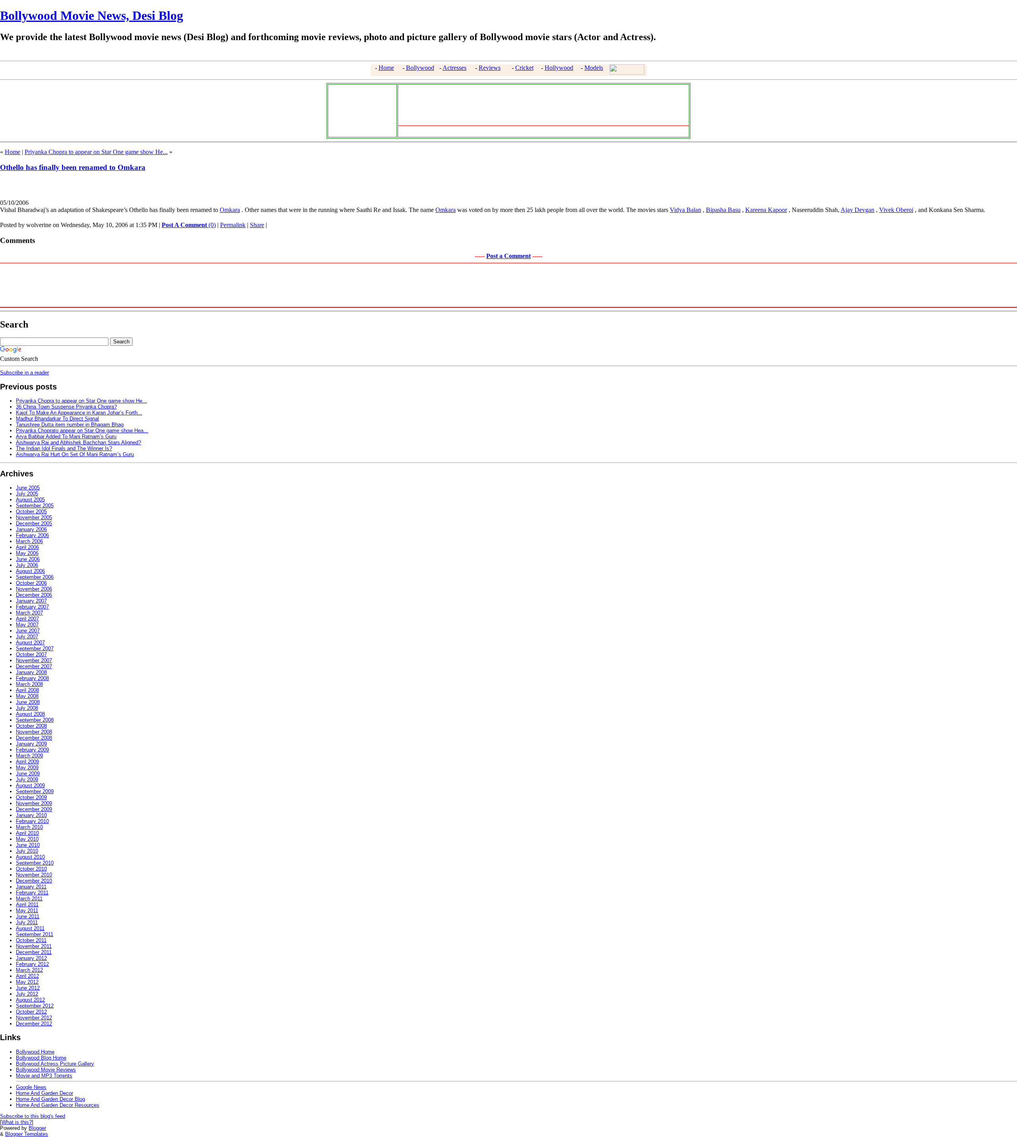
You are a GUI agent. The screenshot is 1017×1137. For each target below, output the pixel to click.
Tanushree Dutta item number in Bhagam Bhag (70, 425)
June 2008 (28, 702)
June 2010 (28, 845)
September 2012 (35, 1006)
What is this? (17, 1122)
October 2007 (31, 654)
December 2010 (34, 881)
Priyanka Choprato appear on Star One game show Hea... (82, 431)
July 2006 (27, 565)
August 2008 (30, 714)
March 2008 (29, 684)
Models (593, 67)
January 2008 (31, 672)
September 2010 (35, 863)
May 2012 (27, 982)
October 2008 (31, 726)
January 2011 (31, 887)
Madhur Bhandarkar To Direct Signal (57, 419)
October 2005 (31, 512)
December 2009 (34, 809)
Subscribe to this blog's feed (32, 1116)
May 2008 (27, 696)
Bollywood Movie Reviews (46, 1070)
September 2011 (34, 934)
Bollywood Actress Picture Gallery (55, 1064)
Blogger (37, 1128)
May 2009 (27, 768)
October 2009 (31, 797)
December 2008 (34, 738)
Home (386, 67)
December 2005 (34, 523)
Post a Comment (508, 255)
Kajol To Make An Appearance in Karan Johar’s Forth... (79, 413)
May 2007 (27, 625)
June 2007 (28, 631)
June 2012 (28, 988)
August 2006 (30, 571)
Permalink (233, 225)
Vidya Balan (685, 209)
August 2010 (30, 857)
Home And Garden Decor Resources (57, 1105)
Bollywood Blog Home (41, 1058)
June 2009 (28, 774)
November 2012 (34, 1018)
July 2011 (27, 922)
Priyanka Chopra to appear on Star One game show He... (96, 151)
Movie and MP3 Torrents (44, 1076)
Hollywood (559, 67)
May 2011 (27, 910)
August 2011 (30, 928)
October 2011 (31, 940)
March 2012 (29, 970)
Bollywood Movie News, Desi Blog (91, 15)
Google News (31, 1087)
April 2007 (27, 619)
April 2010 (27, 833)
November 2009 (34, 803)
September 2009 (35, 791)
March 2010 (29, 827)
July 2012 (27, 994)
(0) (189, 225)
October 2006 (31, 583)
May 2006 (27, 553)
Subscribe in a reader (24, 373)
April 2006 (27, 547)
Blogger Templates (26, 1134)
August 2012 (30, 1000)
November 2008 (34, 732)
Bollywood (420, 67)
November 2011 (34, 946)
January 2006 (31, 529)
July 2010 (27, 851)
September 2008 (35, 720)
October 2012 (31, 1012)
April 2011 (27, 905)
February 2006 (32, 535)
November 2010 (34, 875)
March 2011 (29, 899)
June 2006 (28, 559)
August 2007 (30, 643)
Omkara (230, 209)
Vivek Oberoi (896, 209)
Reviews (490, 67)
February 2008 (32, 678)
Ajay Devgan (857, 209)
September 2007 (35, 648)
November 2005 (34, 517)
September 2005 (35, 506)
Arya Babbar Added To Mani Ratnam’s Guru (66, 436)
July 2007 (27, 637)
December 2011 (34, 952)
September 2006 (35, 577)
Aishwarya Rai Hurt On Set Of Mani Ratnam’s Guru (75, 454)
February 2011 (32, 893)
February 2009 (32, 750)
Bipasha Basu (723, 209)
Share (257, 225)
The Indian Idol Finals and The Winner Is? (64, 448)
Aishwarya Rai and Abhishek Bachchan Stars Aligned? (78, 442)
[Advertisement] (360, 110)
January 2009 (31, 744)
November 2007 (34, 660)
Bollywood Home (35, 1052)
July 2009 (27, 779)
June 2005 (28, 488)
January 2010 (31, 815)
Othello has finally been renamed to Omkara (72, 167)
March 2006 (29, 541)
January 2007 (31, 601)
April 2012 (27, 976)
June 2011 (27, 916)
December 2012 (34, 1024)
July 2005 (27, 494)
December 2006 (34, 595)
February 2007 (32, 607)
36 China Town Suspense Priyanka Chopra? (66, 407)
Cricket (524, 67)
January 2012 (31, 958)
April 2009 (27, 762)
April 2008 (27, 690)
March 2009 (29, 756)
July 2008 (27, 708)
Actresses (454, 67)
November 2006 (34, 589)
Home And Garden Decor (44, 1093)
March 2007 (29, 613)
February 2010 (32, 821)
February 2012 (32, 964)
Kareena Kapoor (766, 209)
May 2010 (27, 839)
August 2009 (30, 785)
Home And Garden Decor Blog (50, 1099)
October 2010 (31, 869)
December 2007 (34, 666)
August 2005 (30, 500)
